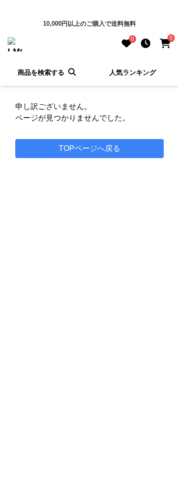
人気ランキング (132, 72)
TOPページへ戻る (89, 148)
